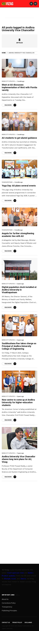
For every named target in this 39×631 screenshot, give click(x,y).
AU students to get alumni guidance (19, 138)
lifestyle (7, 579)
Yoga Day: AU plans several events (19, 185)
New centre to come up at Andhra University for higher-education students (18, 402)
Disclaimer (28, 623)
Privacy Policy (17, 623)
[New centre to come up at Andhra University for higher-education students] (19, 382)
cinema (23, 579)
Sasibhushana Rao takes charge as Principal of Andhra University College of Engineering (19, 346)
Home (4, 53)
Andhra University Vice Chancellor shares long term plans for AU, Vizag (18, 459)
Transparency (7, 607)
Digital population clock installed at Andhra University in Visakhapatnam (19, 290)
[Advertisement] (19, 15)
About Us (5, 599)
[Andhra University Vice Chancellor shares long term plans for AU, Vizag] (19, 438)
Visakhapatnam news (15, 573)
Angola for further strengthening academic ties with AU (18, 235)
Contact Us (6, 623)
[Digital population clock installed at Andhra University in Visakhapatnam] (19, 269)
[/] (31, 3)
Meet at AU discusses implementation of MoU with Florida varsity (19, 87)
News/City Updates (8, 81)
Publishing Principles (9, 610)
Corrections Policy (9, 603)
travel (13, 579)
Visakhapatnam (7, 182)
